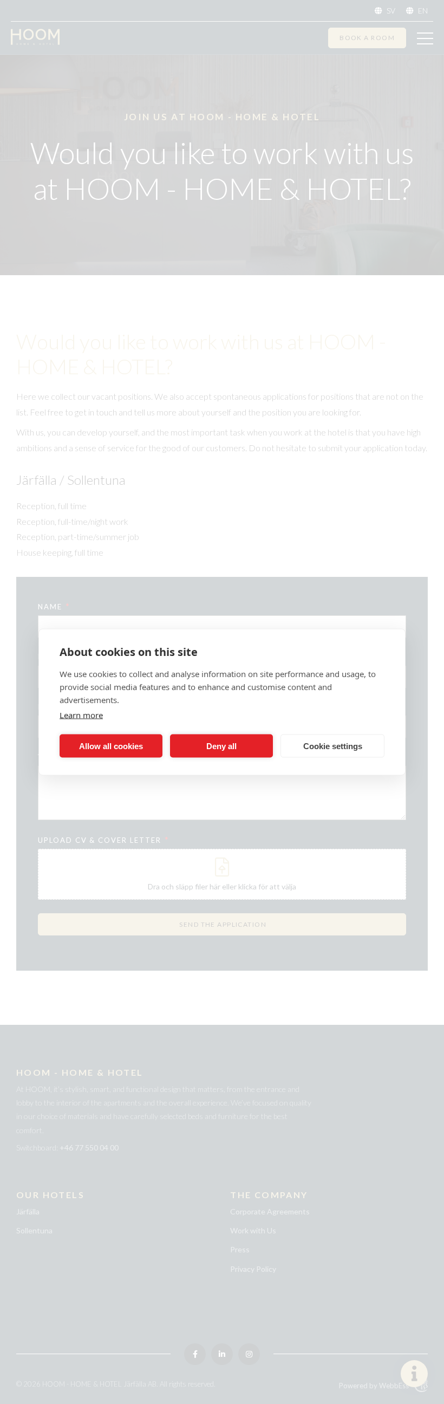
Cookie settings (332, 745)
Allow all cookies (111, 745)
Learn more (81, 715)
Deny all (221, 745)
